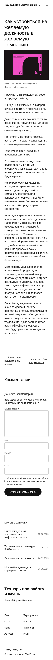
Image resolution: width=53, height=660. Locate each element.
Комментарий (11, 409)
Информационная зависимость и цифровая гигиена (15, 534)
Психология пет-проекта (19, 558)
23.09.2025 (43, 569)
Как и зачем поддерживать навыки (12, 360)
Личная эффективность (15, 87)
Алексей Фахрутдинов (24, 84)
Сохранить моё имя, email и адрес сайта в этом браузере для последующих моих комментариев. (27, 481)
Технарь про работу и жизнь (22, 4)
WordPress (30, 654)
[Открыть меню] (47, 5)
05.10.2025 (43, 534)
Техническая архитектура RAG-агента (19, 548)
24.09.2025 (43, 547)
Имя (7, 440)
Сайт (6, 465)
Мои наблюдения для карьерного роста (17, 569)
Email (7, 453)
